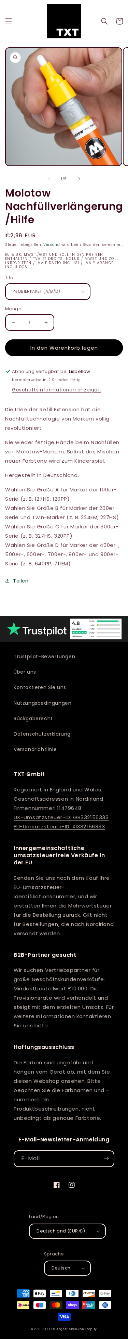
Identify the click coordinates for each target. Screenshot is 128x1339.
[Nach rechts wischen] (79, 178)
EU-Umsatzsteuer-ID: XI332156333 (59, 826)
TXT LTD (48, 1329)
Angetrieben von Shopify (76, 1329)
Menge (13, 308)
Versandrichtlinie (35, 749)
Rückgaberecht (33, 718)
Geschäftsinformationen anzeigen (56, 389)
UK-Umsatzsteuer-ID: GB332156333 (61, 817)
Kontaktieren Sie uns (40, 687)
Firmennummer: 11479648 (47, 808)
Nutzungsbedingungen (42, 703)
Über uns (25, 671)
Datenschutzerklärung (42, 733)
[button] (8, 21)
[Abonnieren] (106, 1158)
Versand (51, 244)
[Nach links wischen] (49, 178)
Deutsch (61, 1268)
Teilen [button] (21, 580)
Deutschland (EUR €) (61, 1231)
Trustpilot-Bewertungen (44, 656)
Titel (10, 277)
